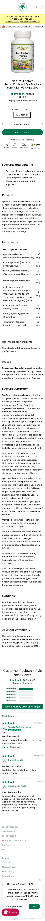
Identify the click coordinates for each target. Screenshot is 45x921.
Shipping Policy (9, 867)
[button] (17, 93)
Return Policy (8, 871)
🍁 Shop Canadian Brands (14, 840)
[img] (8, 723)
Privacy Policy (8, 876)
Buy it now (22, 132)
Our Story (6, 845)
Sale (4, 849)
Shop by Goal (8, 831)
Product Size (22, 110)
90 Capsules (22, 114)
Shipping (11, 100)
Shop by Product (10, 827)
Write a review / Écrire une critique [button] (22, 706)
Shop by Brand (9, 836)
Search (5, 858)
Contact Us (7, 862)
